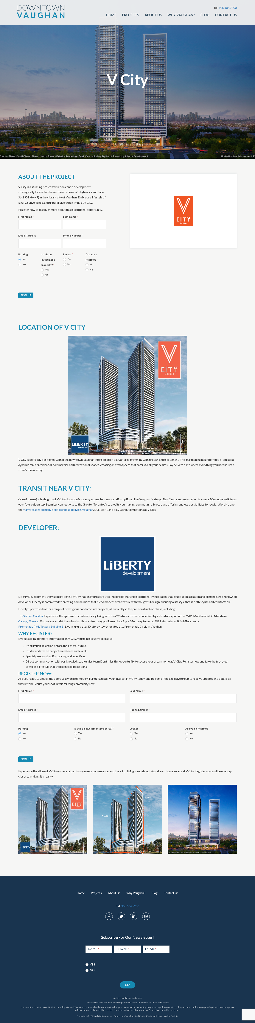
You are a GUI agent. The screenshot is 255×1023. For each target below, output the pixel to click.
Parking (23, 254)
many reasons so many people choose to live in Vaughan (58, 509)
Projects (130, 15)
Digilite (174, 1016)
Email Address (28, 235)
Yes (24, 259)
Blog (204, 15)
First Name (26, 216)
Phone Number (73, 235)
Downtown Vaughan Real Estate (129, 1016)
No (24, 264)
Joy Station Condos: (31, 616)
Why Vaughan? (181, 15)
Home (111, 15)
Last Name (70, 216)
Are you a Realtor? (91, 257)
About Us (153, 15)
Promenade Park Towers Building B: (41, 626)
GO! (127, 984)
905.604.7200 (228, 7)
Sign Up (26, 295)
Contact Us (226, 15)
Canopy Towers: (28, 621)
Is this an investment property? (48, 259)
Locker (68, 254)
